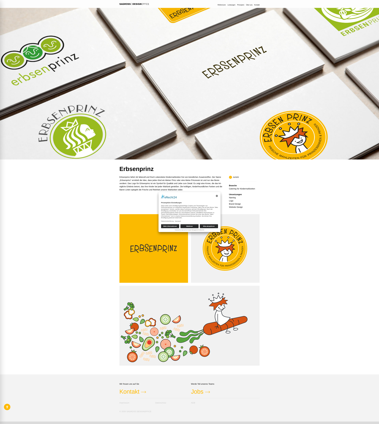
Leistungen (231, 5)
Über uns (249, 5)
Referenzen (222, 5)
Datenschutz (160, 403)
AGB (193, 403)
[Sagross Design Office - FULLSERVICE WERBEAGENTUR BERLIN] (134, 4)
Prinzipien (240, 5)
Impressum (124, 403)
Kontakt (257, 5)
